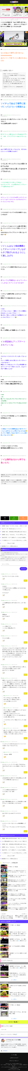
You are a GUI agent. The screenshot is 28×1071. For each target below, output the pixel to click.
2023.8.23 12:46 (14, 678)
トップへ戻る (14, 1054)
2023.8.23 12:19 (14, 645)
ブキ (16, 4)
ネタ (20, 4)
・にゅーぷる (3, 1029)
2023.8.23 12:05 (14, 584)
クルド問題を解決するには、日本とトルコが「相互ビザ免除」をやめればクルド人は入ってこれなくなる (15, 841)
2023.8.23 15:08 (14, 762)
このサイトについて (14, 1057)
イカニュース (5, 4)
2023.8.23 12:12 (14, 612)
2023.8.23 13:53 (14, 741)
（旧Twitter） (5, 1050)
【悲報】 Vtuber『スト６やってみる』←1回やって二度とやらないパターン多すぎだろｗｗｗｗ (15, 525)
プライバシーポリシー (14, 1060)
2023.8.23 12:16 (14, 624)
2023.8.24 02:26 (14, 821)
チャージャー (10, 29)
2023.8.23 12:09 (14, 600)
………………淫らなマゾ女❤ (8, 543)
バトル (24, 4)
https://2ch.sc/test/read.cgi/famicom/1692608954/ (21, 471)
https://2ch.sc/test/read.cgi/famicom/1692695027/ (21, 470)
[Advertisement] (14, 501)
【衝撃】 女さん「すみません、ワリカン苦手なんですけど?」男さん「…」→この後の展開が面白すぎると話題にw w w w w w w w (15, 534)
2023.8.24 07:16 (15, 752)
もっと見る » (14, 979)
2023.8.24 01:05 (14, 811)
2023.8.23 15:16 (14, 775)
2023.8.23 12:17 (14, 635)
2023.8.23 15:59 (14, 787)
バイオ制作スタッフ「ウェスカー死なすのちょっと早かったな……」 (15, 540)
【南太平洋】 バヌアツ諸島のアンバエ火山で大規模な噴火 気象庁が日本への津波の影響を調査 (15, 537)
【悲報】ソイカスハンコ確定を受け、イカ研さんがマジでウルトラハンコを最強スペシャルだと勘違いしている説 (14, 482)
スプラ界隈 (12, 4)
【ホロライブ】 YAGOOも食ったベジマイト (11, 528)
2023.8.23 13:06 (15, 695)
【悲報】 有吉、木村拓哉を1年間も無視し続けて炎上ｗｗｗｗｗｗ (15, 531)
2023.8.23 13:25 (15, 728)
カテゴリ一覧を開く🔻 (14, 1022)
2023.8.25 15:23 (15, 707)
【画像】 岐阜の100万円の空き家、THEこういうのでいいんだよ (15, 838)
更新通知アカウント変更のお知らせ (10, 546)
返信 (25, 580)
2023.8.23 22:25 (14, 799)
